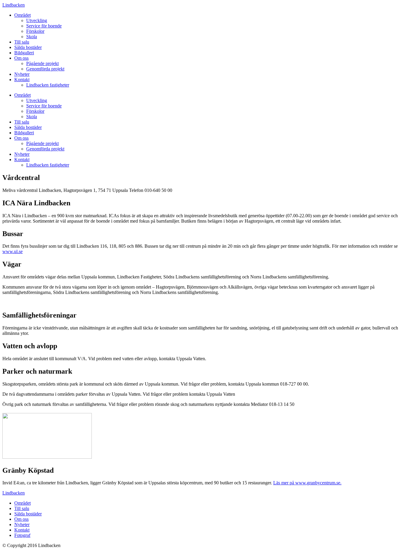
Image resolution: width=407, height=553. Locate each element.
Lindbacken (13, 4)
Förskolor (35, 31)
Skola (31, 36)
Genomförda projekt (45, 68)
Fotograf (22, 535)
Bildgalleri (24, 52)
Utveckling (36, 20)
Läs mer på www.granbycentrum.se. (307, 482)
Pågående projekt (42, 63)
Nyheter (21, 74)
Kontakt (21, 79)
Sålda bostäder (28, 47)
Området (22, 15)
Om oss (21, 58)
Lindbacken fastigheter (47, 84)
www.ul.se (12, 251)
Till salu (21, 41)
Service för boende (44, 25)
